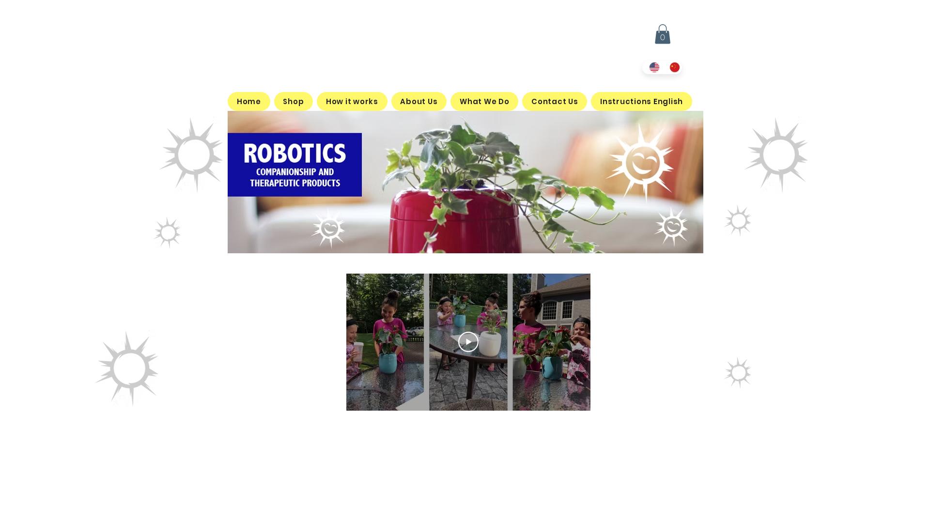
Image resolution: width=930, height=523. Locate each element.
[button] (662, 34)
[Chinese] (672, 67)
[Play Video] (468, 342)
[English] (652, 67)
